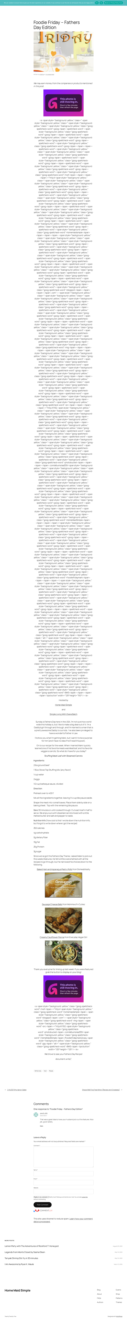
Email (35, 1179)
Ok (97, 3)
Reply (41, 1126)
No (101, 3)
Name (36, 1170)
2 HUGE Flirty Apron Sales (16, 1090)
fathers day (38, 1071)
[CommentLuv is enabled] (43, 1211)
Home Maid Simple (63, 704)
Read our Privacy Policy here (113, 3)
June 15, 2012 (44, 1113)
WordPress (119, 1316)
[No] (125, 3)
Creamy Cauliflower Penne (52, 937)
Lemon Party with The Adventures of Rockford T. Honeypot (32, 1246)
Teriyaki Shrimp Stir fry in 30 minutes (21, 1258)
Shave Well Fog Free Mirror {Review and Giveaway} (101, 1090)
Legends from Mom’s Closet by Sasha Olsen (25, 1252)
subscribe (85, 1197)
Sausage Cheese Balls (52, 904)
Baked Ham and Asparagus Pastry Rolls (54, 869)
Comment (37, 1145)
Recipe (51, 1071)
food (45, 1071)
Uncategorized (50, 74)
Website (36, 1188)
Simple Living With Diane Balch (63, 714)
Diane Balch (43, 1115)
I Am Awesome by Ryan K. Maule (19, 1264)
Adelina (42, 74)
